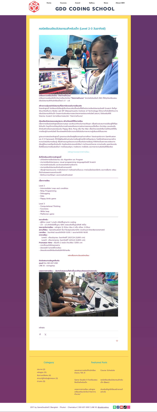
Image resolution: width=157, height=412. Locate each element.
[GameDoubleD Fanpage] (118, 407)
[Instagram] (128, 407)
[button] (63, 3)
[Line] (114, 407)
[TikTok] (125, 407)
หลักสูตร (42, 327)
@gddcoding (103, 407)
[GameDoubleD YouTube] (121, 407)
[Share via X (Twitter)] (45, 334)
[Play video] (78, 294)
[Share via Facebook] (40, 334)
